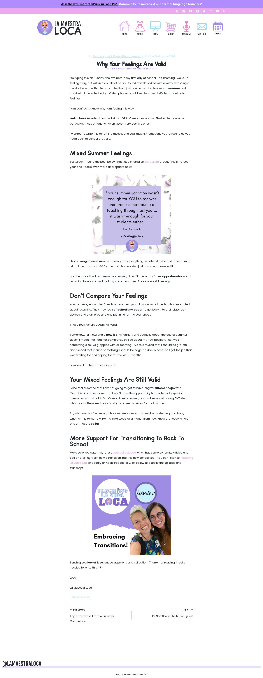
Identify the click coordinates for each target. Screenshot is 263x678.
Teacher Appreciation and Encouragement (132, 68)
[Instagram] (184, 11)
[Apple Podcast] (197, 11)
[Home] (89, 56)
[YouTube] (217, 11)
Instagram (152, 162)
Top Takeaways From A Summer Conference (92, 615)
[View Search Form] (224, 11)
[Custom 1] (211, 11)
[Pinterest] (190, 11)
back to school (80, 597)
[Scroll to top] (255, 666)
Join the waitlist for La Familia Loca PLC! (89, 4)
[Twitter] (204, 11)
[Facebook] (177, 11)
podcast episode (124, 452)
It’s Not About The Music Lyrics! (172, 613)
